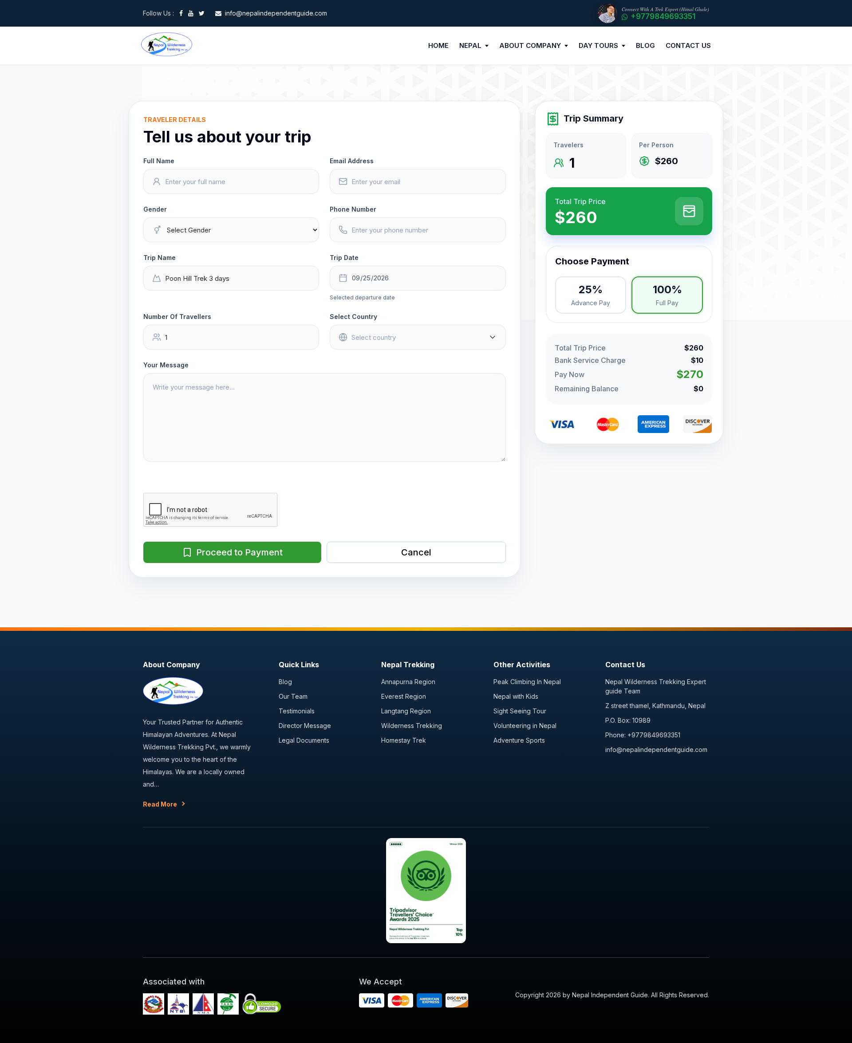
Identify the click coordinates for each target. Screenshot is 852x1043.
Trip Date (344, 257)
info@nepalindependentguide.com (656, 749)
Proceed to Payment (239, 552)
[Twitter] (202, 13)
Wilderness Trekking (411, 725)
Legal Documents (304, 740)
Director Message (305, 725)
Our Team (293, 696)
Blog (285, 681)
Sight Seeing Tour (519, 711)
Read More (160, 804)
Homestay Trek (403, 740)
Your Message (166, 365)
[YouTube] (190, 13)
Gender (155, 209)
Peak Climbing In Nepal (527, 681)
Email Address (352, 161)
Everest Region (403, 696)
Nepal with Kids (515, 696)
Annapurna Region (408, 681)
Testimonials (297, 711)
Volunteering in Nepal (524, 725)
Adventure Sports (519, 740)
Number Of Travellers (177, 316)
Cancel (416, 552)
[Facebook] (181, 13)
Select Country (353, 316)
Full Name (158, 161)
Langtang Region (406, 711)
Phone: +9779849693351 (642, 735)
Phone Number (353, 209)
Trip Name (159, 257)
